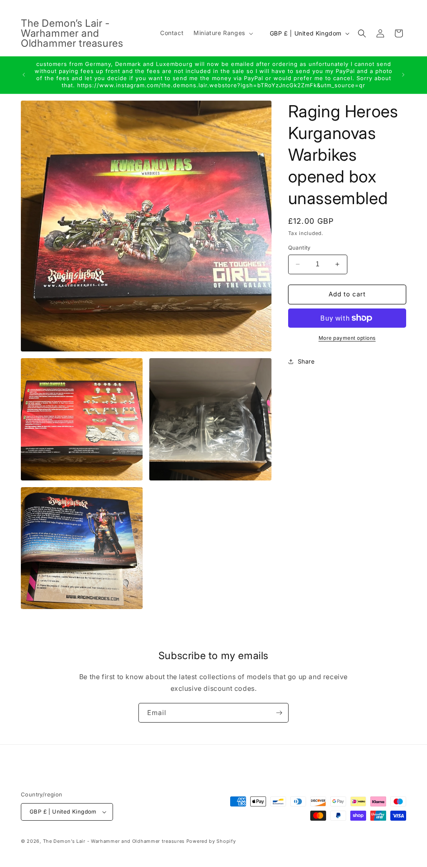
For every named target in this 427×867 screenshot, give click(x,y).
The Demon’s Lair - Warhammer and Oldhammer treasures (114, 841)
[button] (222, 33)
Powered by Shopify (211, 841)
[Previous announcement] (24, 75)
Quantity (299, 247)
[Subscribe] (279, 713)
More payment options (347, 338)
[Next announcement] (403, 75)
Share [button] (306, 361)
